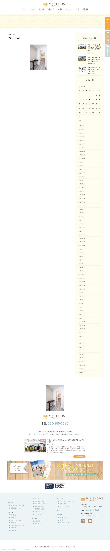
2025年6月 (82, 173)
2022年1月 (82, 318)
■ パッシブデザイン (15, 520)
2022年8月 (82, 296)
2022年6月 (82, 303)
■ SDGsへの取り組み (64, 522)
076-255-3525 (58, 423)
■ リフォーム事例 (63, 506)
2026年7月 (82, 126)
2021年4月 (82, 350)
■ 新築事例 (36, 521)
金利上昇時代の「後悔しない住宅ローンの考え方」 (94, 69)
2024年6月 (82, 216)
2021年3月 (82, 354)
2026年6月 (82, 129)
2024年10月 (82, 202)
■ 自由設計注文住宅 (39, 501)
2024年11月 (82, 198)
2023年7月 (82, 256)
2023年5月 (82, 263)
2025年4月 (82, 180)
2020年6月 (82, 372)
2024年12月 (82, 194)
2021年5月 (82, 347)
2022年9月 (82, 292)
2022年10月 (82, 289)
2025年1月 (82, 191)
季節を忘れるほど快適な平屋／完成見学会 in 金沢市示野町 (94, 59)
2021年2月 (82, 358)
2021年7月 (82, 339)
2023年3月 (82, 271)
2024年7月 (82, 213)
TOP (8, 498)
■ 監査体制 (12, 530)
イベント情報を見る (79, 456)
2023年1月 (82, 278)
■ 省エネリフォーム (64, 504)
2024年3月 (82, 227)
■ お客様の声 (37, 523)
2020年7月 (82, 368)
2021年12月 (82, 321)
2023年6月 (82, 260)
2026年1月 (82, 147)
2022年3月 (82, 310)
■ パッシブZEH (38, 514)
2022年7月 (82, 300)
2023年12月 (82, 238)
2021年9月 (82, 332)
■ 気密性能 (12, 517)
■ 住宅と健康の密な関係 (16, 525)
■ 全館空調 (12, 528)
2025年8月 (82, 165)
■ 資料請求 (61, 520)
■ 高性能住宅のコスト (16, 508)
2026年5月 (82, 133)
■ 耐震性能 (12, 522)
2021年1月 (82, 361)
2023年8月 (82, 252)
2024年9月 (82, 205)
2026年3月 (82, 140)
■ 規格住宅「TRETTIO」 (40, 504)
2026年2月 (82, 144)
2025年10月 (82, 158)
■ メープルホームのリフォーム (67, 501)
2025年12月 (82, 151)
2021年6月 (82, 343)
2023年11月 (82, 242)
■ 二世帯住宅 (37, 511)
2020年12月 (82, 365)
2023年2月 (82, 274)
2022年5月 (82, 307)
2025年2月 (82, 187)
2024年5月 (82, 220)
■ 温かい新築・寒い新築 (16, 505)
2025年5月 (82, 176)
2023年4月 (82, 267)
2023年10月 (82, 245)
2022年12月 (82, 281)
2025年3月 (82, 184)
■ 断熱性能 (12, 515)
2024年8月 (82, 209)
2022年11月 (82, 285)
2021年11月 (82, 325)
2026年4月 (82, 136)
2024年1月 (82, 234)
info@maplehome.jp (74, 434)
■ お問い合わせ (63, 517)
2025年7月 (82, 169)
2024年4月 (82, 223)
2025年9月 (82, 162)
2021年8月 (82, 336)
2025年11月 (82, 155)
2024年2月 (82, 231)
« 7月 (79, 121)
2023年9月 (82, 249)
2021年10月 (82, 329)
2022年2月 (82, 314)
